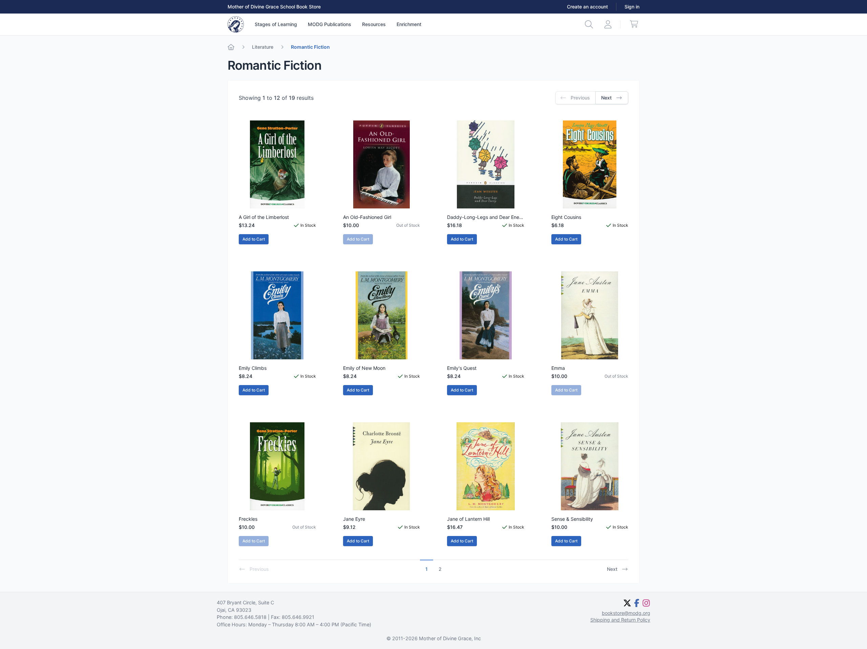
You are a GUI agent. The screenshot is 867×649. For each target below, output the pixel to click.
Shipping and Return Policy (620, 620)
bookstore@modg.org (626, 613)
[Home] (231, 47)
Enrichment (409, 24)
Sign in (632, 6)
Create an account (587, 6)
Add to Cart (253, 239)
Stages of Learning (276, 24)
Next (612, 569)
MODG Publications (329, 24)
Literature (262, 47)
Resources (374, 24)
